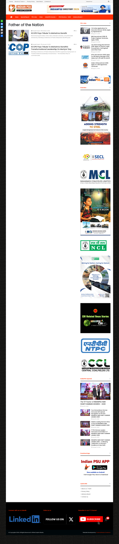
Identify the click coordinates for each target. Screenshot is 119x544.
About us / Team (19, 1)
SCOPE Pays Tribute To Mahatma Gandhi (49, 33)
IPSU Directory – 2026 (65, 17)
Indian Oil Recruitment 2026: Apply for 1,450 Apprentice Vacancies (99, 64)
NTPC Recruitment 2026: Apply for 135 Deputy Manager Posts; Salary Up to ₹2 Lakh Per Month (100, 56)
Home (11, 1)
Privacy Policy (31, 1)
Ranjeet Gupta (36, 31)
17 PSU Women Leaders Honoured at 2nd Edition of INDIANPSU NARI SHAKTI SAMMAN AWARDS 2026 (100, 432)
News (16, 17)
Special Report (25, 17)
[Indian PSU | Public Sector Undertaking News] (20, 8)
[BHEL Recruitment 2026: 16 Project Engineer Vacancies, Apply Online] (85, 39)
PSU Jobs (34, 17)
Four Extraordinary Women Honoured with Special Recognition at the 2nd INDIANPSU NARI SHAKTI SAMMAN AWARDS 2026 (100, 413)
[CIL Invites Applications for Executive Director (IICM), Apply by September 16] (85, 30)
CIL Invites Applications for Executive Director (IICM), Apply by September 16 (100, 29)
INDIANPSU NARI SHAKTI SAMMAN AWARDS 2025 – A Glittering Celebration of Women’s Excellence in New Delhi (100, 442)
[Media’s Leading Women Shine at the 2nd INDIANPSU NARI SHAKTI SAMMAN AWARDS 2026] (85, 424)
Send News (39, 1)
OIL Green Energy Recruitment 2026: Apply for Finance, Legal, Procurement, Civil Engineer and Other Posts (100, 47)
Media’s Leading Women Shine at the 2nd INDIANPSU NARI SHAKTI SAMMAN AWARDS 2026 (100, 423)
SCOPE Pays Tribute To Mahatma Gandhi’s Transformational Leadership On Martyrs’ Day (51, 48)
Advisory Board (77, 17)
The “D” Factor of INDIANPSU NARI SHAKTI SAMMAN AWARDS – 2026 (93, 403)
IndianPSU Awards (50, 17)
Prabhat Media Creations (103, 532)
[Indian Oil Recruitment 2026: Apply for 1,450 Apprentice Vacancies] (85, 65)
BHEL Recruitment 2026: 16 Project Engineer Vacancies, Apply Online (99, 38)
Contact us (48, 1)
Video (41, 17)
